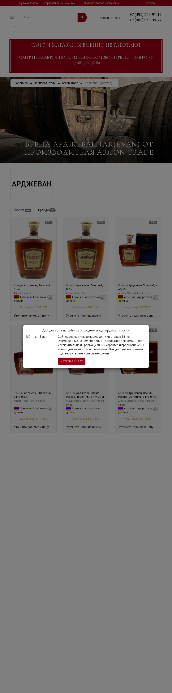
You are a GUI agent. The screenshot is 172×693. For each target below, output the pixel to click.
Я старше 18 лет (72, 361)
